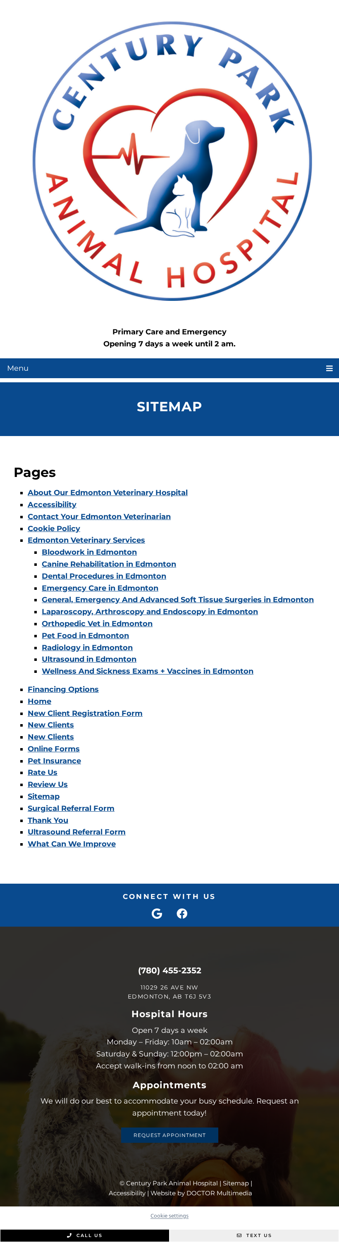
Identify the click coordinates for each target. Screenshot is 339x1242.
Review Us (48, 784)
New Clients (51, 724)
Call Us (88, 1235)
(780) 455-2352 (169, 970)
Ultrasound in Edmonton (89, 659)
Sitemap (44, 796)
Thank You (48, 820)
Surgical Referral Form (71, 808)
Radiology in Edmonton (87, 647)
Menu (18, 368)
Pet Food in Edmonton (85, 635)
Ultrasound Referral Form (77, 832)
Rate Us (42, 772)
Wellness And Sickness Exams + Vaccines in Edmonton (147, 671)
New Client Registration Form (85, 713)
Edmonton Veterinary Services (86, 540)
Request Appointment (170, 1135)
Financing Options (63, 689)
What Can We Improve (72, 844)
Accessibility (52, 504)
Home (39, 701)
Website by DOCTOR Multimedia (201, 1193)
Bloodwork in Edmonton (89, 552)
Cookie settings (169, 1215)
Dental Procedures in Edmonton (104, 576)
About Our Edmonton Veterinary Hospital (108, 492)
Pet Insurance (54, 760)
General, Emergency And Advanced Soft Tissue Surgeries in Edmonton (178, 599)
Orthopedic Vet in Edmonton (97, 623)
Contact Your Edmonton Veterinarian (99, 516)
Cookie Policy (54, 528)
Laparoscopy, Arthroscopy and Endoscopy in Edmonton (150, 611)
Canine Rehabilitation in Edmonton (109, 564)
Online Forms (54, 748)
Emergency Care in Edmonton (100, 588)
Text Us (258, 1235)
